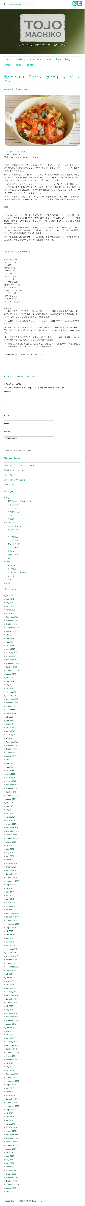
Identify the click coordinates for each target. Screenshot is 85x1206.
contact (31, 64)
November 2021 (12, 788)
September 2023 (12, 710)
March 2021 (10, 817)
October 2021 (11, 792)
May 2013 (9, 1067)
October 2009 (11, 1142)
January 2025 (11, 656)
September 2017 (12, 967)
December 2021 (12, 785)
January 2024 (11, 695)
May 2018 (9, 938)
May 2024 (9, 685)
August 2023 (11, 713)
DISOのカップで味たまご (15, 480)
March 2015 (10, 1038)
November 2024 (12, 663)
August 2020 (11, 842)
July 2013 (9, 1063)
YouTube (20, 59)
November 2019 (12, 874)
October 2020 (11, 835)
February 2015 (11, 1042)
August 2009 (11, 1149)
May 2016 (9, 1010)
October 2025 (11, 624)
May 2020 (9, 852)
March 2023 (10, 731)
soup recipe (10, 522)
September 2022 (12, 752)
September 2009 (12, 1145)
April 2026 (10, 606)
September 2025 (12, 628)
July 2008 (9, 1192)
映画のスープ (31, 376)
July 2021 (9, 802)
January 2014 (11, 1056)
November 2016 (12, 999)
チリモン (9, 475)
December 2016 (12, 995)
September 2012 (12, 1081)
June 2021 (10, 806)
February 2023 (11, 735)
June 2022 (10, 763)
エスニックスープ (14, 526)
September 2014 (12, 1052)
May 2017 (9, 981)
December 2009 (12, 1134)
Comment (8, 391)
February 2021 (11, 820)
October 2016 (11, 1002)
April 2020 (10, 856)
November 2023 (12, 703)
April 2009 (10, 1163)
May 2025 (9, 642)
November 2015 (12, 1020)
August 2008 (11, 1188)
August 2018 (11, 927)
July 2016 (9, 1006)
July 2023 (9, 717)
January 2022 (11, 781)
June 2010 (10, 1117)
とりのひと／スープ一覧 (17, 572)
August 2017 (11, 970)
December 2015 (12, 1017)
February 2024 (11, 692)
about (19, 64)
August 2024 (11, 674)
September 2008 (12, 1184)
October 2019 (11, 877)
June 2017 (10, 977)
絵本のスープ (13, 554)
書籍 (9, 579)
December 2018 (12, 913)
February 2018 (11, 949)
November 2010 (12, 1099)
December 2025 (12, 617)
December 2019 (12, 870)
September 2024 (12, 670)
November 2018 (12, 917)
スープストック (14, 540)
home (8, 59)
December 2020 (12, 827)
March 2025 (10, 649)
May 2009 (9, 1159)
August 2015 (11, 1024)
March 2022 (10, 774)
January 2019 (11, 910)
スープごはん (11, 376)
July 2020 (9, 845)
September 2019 (12, 881)
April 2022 (10, 770)
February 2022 (11, 777)
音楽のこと (12, 519)
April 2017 (10, 985)
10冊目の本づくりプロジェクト (20, 501)
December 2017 (12, 956)
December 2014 (12, 1045)
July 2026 (9, 595)
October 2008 (11, 1181)
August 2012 (11, 1085)
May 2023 (9, 724)
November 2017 (12, 960)
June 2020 (10, 849)
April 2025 (10, 645)
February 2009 (11, 1170)
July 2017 (9, 974)
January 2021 (11, 824)
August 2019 (11, 885)
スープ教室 (12, 569)
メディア (11, 576)
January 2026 (11, 613)
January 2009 (11, 1174)
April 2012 (10, 1088)
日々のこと (12, 515)
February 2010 (11, 1127)
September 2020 (12, 838)
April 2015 (10, 1035)
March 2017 (10, 988)
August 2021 (11, 799)
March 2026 (10, 610)
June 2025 (10, 638)
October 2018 (11, 920)
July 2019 (9, 888)
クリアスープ (13, 533)
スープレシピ (21, 376)
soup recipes (54, 59)
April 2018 (10, 942)
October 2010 (11, 1102)
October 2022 (11, 749)
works (8, 64)
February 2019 (11, 906)
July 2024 (9, 678)
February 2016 (11, 1013)
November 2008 (12, 1177)
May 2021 (9, 810)
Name (6, 415)
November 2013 (12, 1060)
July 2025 (9, 635)
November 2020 (12, 831)
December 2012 (12, 1074)
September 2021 (12, 795)
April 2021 (10, 813)
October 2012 (11, 1077)
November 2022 (12, 745)
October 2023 (11, 706)
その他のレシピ (14, 512)
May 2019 (9, 895)
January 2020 (11, 867)
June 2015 (10, 1027)
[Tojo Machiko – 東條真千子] (42, 28)
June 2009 (10, 1156)
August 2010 (11, 1109)
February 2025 (11, 653)
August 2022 (11, 756)
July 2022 (9, 760)
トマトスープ (13, 547)
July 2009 (9, 1152)
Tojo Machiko (25, 89)
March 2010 (10, 1124)
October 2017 (11, 963)
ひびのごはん (11, 484)
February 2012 (11, 1095)
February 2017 (11, 992)
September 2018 (12, 924)
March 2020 (10, 860)
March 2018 (10, 945)
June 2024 (10, 681)
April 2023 (10, 728)
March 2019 (10, 902)
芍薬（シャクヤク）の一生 (16, 470)
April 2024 (10, 688)
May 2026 (9, 603)
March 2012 (10, 1092)
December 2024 (12, 660)
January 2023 (11, 738)
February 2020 (11, 863)
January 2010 (11, 1131)
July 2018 (9, 931)
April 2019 (10, 899)
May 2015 (9, 1031)
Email (6, 423)
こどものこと (13, 504)
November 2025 (12, 620)
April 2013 (10, 1070)
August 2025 (11, 631)
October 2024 (11, 667)
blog (67, 59)
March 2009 (10, 1167)
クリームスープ (14, 529)
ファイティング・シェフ (14, 151)
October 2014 (11, 1049)
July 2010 (9, 1113)
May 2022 (9, 767)
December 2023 (12, 699)
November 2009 (12, 1138)
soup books (36, 59)
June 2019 (10, 892)
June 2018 (10, 935)
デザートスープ (14, 544)
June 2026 (10, 599)
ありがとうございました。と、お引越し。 (22, 465)
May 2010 (9, 1120)
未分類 (8, 583)
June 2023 (10, 720)
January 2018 (11, 952)
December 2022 (12, 742)
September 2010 (12, 1106)
